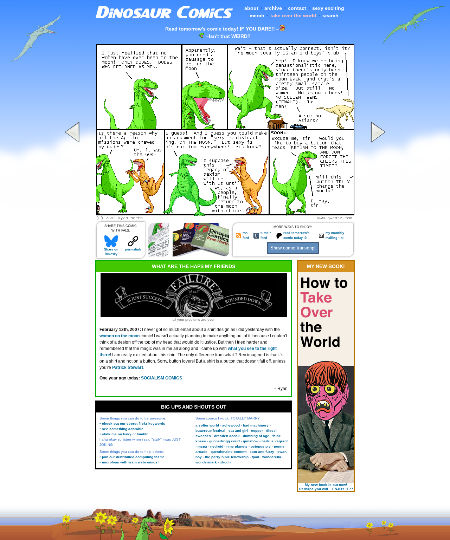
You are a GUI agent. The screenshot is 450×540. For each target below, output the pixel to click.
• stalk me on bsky (115, 434)
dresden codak (227, 436)
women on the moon (119, 335)
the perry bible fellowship (227, 457)
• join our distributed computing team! (131, 457)
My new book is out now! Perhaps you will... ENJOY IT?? (326, 487)
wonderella (271, 457)
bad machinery (256, 425)
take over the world (293, 15)
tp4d (255, 457)
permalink (133, 249)
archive (273, 8)
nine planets (237, 446)
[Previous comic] (73, 218)
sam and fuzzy (262, 452)
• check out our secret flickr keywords (132, 423)
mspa (202, 446)
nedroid (216, 446)
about (251, 8)
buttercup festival (210, 430)
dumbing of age (256, 436)
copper (257, 430)
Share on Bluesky (111, 252)
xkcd (224, 462)
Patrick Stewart (127, 367)
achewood (231, 425)
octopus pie (261, 446)
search (330, 15)
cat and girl (238, 430)
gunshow (250, 441)
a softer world (207, 425)
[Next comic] (377, 218)
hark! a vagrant (275, 441)
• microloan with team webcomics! (129, 462)
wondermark (206, 462)
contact (297, 8)
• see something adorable (121, 429)
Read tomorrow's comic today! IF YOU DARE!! (220, 29)
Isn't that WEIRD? (230, 36)
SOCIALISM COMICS (161, 378)
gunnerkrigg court (224, 441)
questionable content (228, 452)
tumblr (142, 434)
